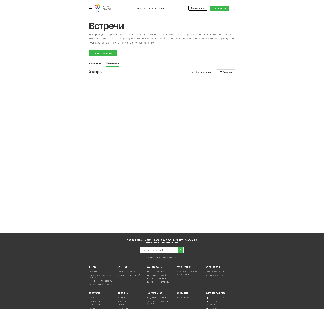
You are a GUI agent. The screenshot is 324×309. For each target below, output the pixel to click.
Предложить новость (156, 298)
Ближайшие (95, 63)
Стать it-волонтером (215, 272)
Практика (140, 8)
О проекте (122, 298)
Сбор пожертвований (156, 275)
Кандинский (94, 301)
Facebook (214, 301)
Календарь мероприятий (129, 275)
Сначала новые (203, 72)
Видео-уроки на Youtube (129, 272)
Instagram (214, 305)
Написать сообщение (186, 298)
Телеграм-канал (217, 298)
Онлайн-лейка (95, 305)
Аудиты (92, 298)
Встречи (152, 8)
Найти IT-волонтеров (156, 279)
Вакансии (122, 305)
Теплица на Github (214, 275)
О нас (162, 8)
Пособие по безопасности (100, 284)
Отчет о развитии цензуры (100, 281)
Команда (122, 301)
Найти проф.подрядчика (158, 282)
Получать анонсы (103, 53)
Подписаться (219, 8)
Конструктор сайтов (156, 272)
